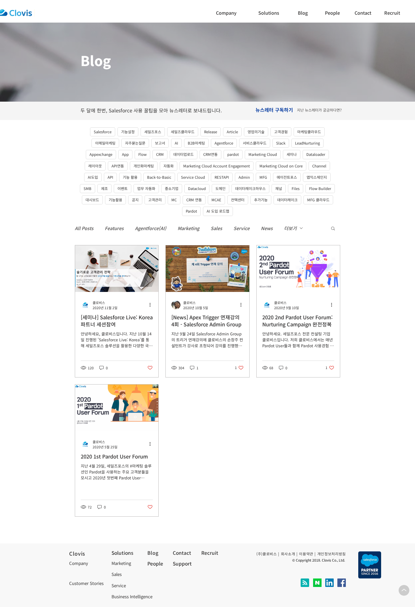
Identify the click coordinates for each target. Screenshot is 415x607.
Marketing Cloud (262, 154)
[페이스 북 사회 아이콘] (341, 582)
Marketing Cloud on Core (281, 166)
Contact (182, 552)
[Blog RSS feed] (305, 583)
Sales (216, 228)
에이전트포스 (287, 177)
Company (78, 563)
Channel (319, 166)
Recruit (209, 552)
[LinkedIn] (329, 582)
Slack (280, 143)
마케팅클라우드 (309, 131)
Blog (152, 552)
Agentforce (224, 143)
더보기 (290, 228)
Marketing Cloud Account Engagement (216, 166)
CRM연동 (210, 154)
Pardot (191, 211)
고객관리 (155, 199)
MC (174, 199)
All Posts (84, 228)
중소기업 (171, 188)
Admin (244, 177)
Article (232, 131)
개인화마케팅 (144, 166)
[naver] (317, 582)
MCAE (216, 199)
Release (210, 131)
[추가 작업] (151, 305)
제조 (104, 188)
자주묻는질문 (135, 143)
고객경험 (281, 131)
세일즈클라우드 (183, 131)
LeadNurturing (307, 143)
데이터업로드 (183, 154)
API (110, 177)
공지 (135, 199)
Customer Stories (86, 583)
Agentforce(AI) (150, 228)
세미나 (292, 154)
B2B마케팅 (196, 143)
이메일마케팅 (105, 143)
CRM (160, 154)
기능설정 (128, 131)
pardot (233, 154)
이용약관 (306, 553)
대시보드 (92, 199)
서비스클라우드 (255, 143)
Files (296, 188)
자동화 (168, 166)
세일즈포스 (152, 131)
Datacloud (197, 188)
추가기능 (261, 199)
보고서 (160, 143)
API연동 (118, 166)
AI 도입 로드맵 (218, 211)
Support (182, 563)
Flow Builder (320, 188)
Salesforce (103, 131)
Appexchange (100, 154)
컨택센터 (237, 199)
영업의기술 (256, 131)
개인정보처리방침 (331, 553)
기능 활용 (130, 177)
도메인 (220, 188)
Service (241, 228)
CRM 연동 (194, 199)
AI (176, 143)
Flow (142, 154)
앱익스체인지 (317, 177)
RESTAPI (222, 177)
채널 (278, 188)
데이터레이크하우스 (250, 188)
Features (114, 228)
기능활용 (115, 199)
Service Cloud (193, 177)
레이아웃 (95, 166)
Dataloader (315, 154)
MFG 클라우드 (318, 199)
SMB (87, 188)
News (267, 228)
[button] (364, 12)
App (125, 154)
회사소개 (288, 553)
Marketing (188, 228)
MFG (263, 177)
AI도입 (93, 177)
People (155, 563)
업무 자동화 (146, 188)
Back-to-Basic (159, 177)
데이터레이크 (287, 199)
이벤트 (122, 188)
